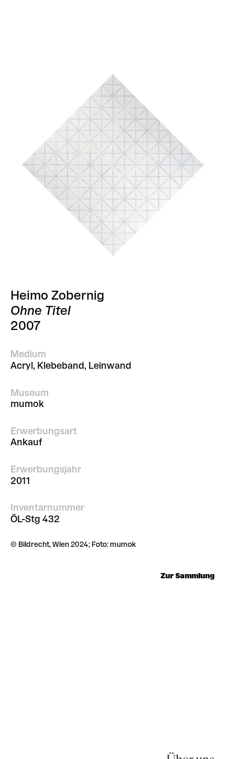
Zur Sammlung (188, 575)
